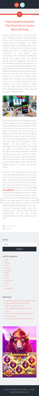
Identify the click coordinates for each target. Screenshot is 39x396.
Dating (7, 268)
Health (7, 273)
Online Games (9, 280)
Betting (7, 262)
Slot (6, 286)
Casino (7, 265)
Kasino (7, 275)
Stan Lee (8, 229)
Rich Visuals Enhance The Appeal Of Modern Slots (19, 319)
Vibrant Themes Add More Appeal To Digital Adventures (20, 301)
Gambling (8, 270)
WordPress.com (23, 392)
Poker (7, 283)
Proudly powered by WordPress (16, 389)
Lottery (7, 278)
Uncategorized (9, 288)
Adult (6, 260)
